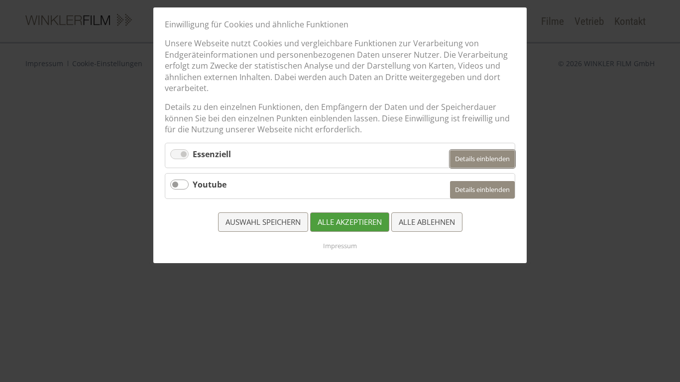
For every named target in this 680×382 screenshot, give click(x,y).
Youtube (210, 184)
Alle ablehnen (427, 222)
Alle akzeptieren (350, 222)
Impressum (340, 245)
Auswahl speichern (263, 222)
